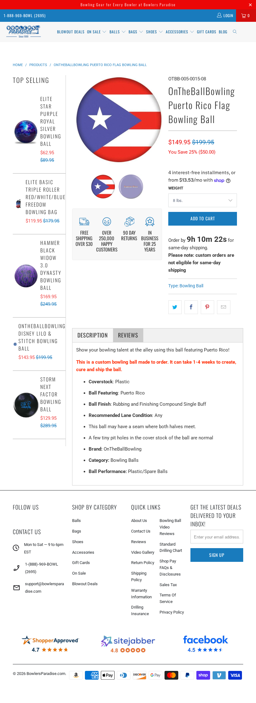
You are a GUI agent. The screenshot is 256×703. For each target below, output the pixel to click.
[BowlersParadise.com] (23, 31)
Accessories (178, 31)
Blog (223, 31)
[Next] (156, 120)
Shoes (152, 31)
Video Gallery (142, 552)
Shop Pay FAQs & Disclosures (170, 567)
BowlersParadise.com (46, 673)
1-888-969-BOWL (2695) (25, 15)
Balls (115, 31)
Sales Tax (168, 584)
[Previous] (78, 120)
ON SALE (94, 31)
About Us (139, 520)
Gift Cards (206, 31)
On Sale (79, 573)
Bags (134, 31)
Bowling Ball (191, 285)
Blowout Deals (71, 31)
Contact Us (140, 531)
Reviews (138, 541)
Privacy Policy (172, 612)
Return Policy (142, 562)
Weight (175, 188)
